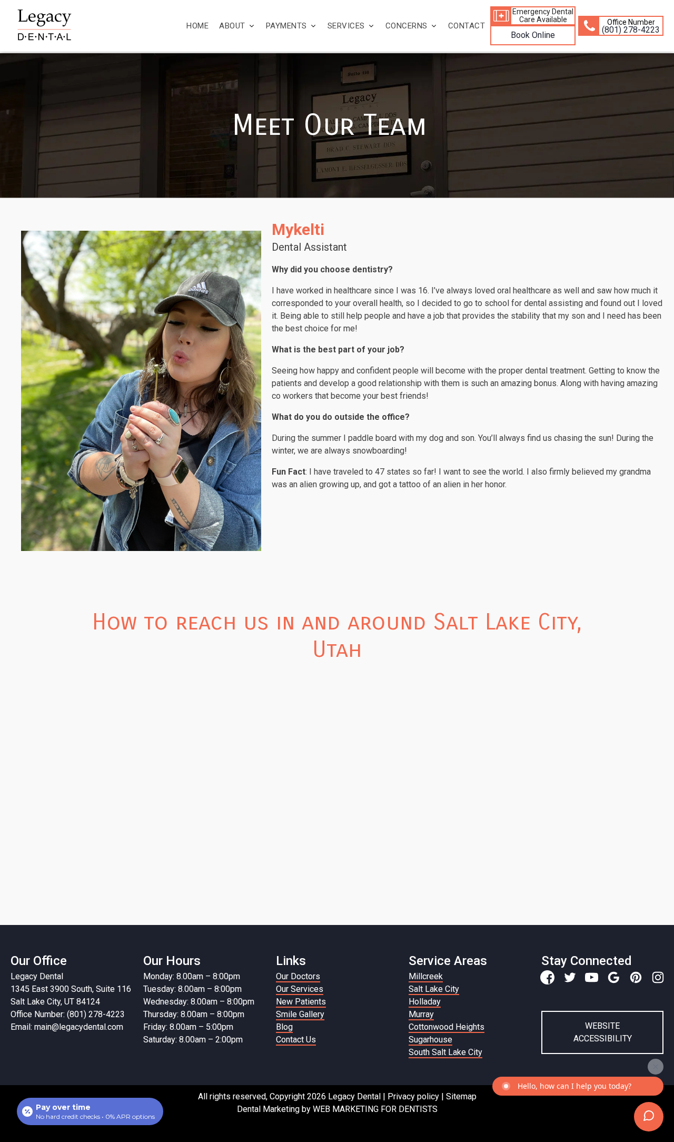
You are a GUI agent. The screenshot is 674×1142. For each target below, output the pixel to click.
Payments (286, 26)
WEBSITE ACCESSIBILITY (602, 1032)
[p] (635, 977)
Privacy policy (413, 1096)
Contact (466, 26)
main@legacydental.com (78, 1027)
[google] (613, 977)
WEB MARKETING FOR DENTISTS (375, 1109)
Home (197, 26)
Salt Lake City (434, 989)
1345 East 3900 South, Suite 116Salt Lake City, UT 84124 (71, 995)
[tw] (569, 977)
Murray (421, 1014)
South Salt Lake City (445, 1052)
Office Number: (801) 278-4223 (68, 1014)
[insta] (658, 977)
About (232, 26)
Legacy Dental (37, 976)
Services (346, 26)
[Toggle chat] (648, 1116)
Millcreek (426, 976)
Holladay (425, 1002)
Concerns (406, 26)
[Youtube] (591, 977)
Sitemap (461, 1096)
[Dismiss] (655, 1067)
